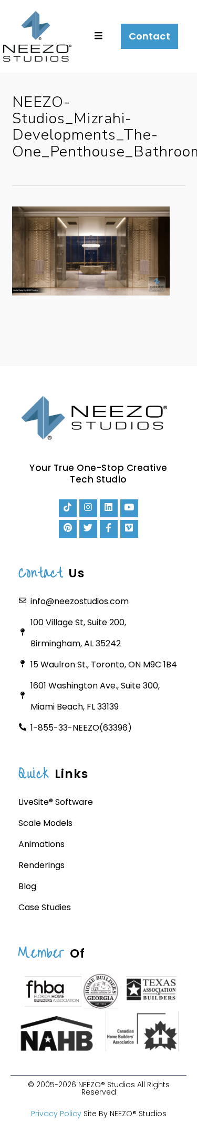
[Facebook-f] (109, 529)
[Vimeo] (129, 529)
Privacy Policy (56, 1113)
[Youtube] (129, 508)
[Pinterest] (68, 529)
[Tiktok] (68, 508)
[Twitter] (88, 529)
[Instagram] (88, 508)
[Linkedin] (109, 508)
